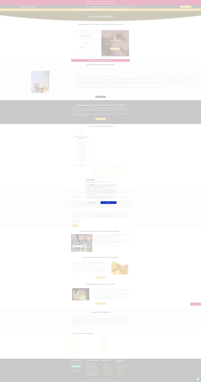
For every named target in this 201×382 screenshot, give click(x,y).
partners (93, 184)
